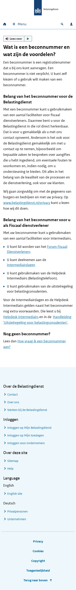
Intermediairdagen (21, 265)
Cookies (38, 551)
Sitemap (12, 461)
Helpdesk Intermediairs (21, 317)
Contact (12, 394)
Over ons (13, 402)
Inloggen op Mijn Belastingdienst (29, 428)
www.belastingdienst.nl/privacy (26, 203)
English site (14, 494)
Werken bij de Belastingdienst (27, 410)
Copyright (38, 561)
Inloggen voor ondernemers (26, 443)
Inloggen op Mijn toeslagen (25, 435)
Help (10, 468)
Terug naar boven (36, 580)
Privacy (38, 541)
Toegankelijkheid (38, 570)
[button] (17, 38)
